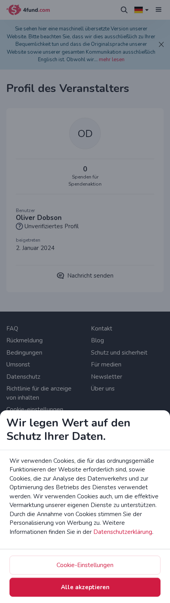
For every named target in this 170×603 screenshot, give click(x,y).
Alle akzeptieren (85, 587)
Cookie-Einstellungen (85, 565)
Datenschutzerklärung (122, 532)
